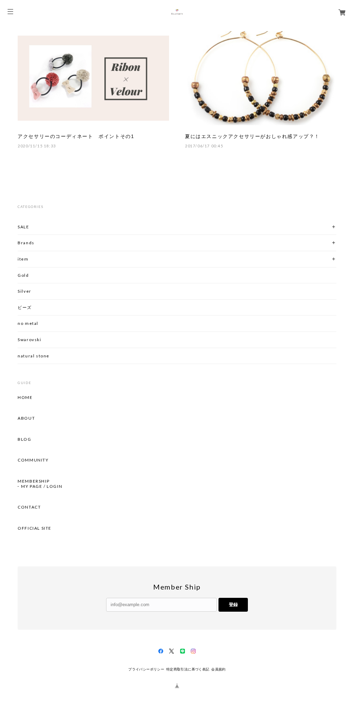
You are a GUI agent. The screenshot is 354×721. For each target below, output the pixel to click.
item (23, 259)
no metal (28, 323)
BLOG (24, 439)
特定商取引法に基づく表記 (187, 669)
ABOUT (26, 418)
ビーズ (25, 307)
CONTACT (29, 507)
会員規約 (218, 669)
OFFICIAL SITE (35, 528)
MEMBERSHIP (33, 481)
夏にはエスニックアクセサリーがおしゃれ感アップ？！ (252, 136)
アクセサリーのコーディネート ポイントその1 (76, 136)
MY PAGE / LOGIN (41, 486)
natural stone (33, 355)
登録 (233, 604)
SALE (23, 226)
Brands (26, 242)
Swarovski (29, 339)
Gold (23, 275)
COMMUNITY (33, 460)
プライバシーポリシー (146, 669)
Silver (24, 291)
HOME (25, 397)
